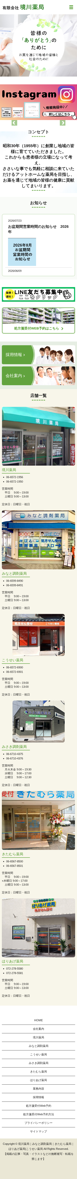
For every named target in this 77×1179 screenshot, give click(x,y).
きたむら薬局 (38, 1071)
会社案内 (38, 1028)
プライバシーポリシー (38, 1122)
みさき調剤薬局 (38, 1063)
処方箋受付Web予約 (38, 1105)
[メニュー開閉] (71, 7)
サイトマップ (38, 1131)
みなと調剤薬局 (38, 1045)
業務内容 (38, 1088)
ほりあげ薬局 (38, 1080)
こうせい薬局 (38, 1054)
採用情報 (38, 1097)
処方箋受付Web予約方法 (38, 1114)
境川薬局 (38, 1037)
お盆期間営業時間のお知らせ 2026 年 (38, 229)
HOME (38, 1020)
